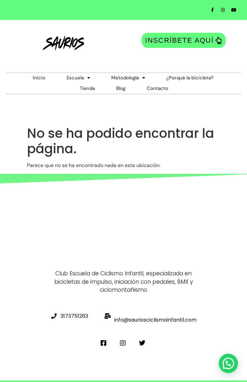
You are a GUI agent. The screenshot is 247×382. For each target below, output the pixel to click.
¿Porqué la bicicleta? (190, 78)
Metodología (125, 78)
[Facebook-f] (212, 9)
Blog (120, 88)
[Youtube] (233, 9)
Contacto (157, 88)
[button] (228, 363)
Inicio (39, 78)
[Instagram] (222, 9)
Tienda (87, 88)
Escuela (75, 78)
